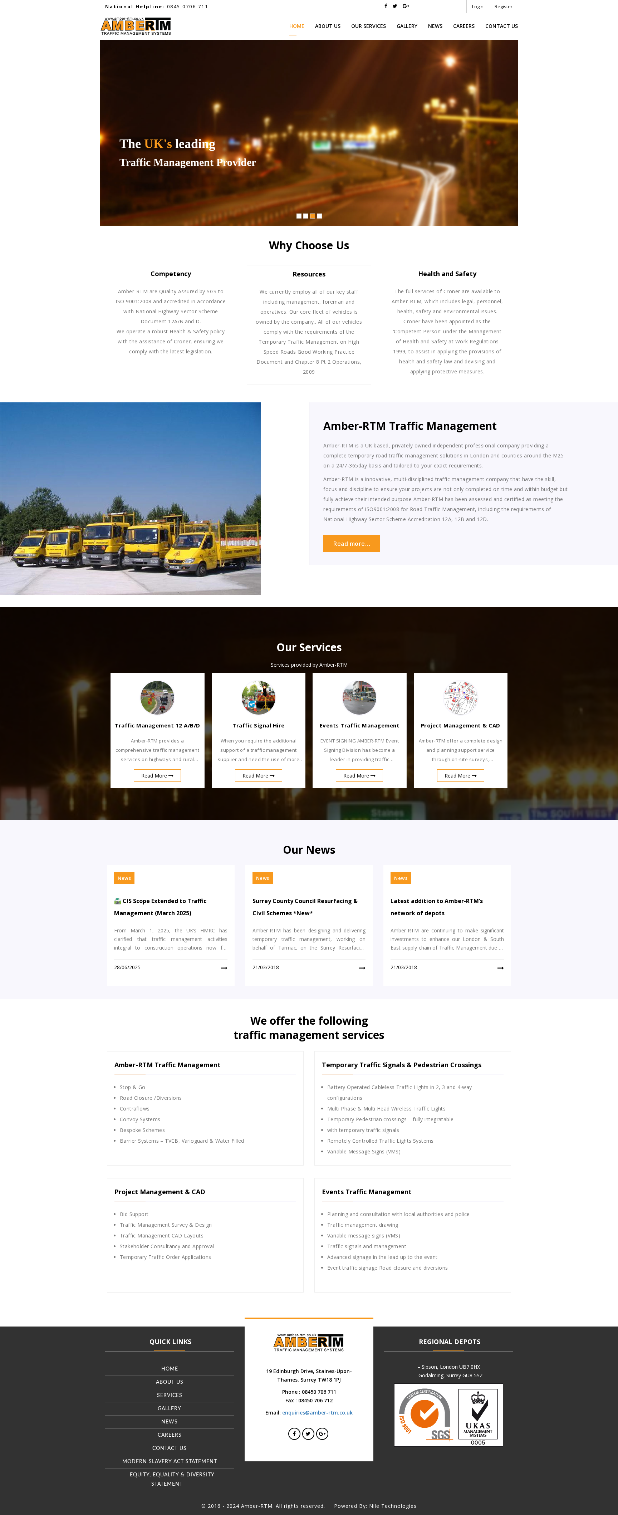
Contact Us (501, 26)
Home (296, 26)
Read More (154, 775)
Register (503, 6)
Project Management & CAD (460, 725)
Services (169, 1395)
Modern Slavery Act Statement (169, 1461)
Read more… (351, 544)
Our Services (368, 26)
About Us (327, 26)
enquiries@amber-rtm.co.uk (317, 1412)
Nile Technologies (393, 1505)
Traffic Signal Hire (258, 725)
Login (478, 6)
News (435, 26)
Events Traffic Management (360, 725)
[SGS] (448, 1414)
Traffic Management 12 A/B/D (157, 725)
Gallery (407, 26)
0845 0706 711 (156, 6)
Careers (464, 26)
